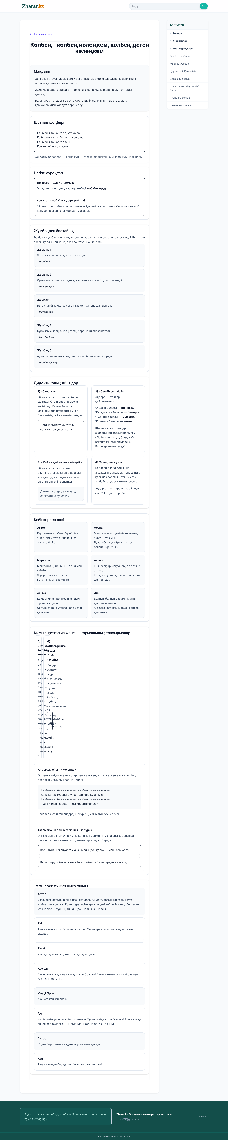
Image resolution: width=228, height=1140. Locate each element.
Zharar (33, 6)
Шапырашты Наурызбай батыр (184, 88)
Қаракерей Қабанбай (183, 71)
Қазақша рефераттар (45, 34)
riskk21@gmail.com (129, 1119)
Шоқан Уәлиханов (181, 105)
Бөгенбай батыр (180, 78)
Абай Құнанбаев (180, 56)
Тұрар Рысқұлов (180, 97)
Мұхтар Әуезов (179, 63)
